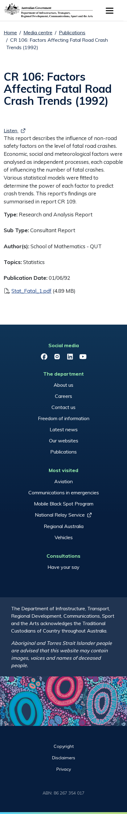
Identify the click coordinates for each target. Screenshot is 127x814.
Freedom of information (63, 418)
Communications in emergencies (63, 492)
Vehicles (64, 537)
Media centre (37, 32)
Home (10, 32)
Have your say (63, 567)
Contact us (63, 407)
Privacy (63, 769)
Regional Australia (64, 526)
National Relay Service (60, 515)
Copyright (64, 746)
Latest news (64, 429)
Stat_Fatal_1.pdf (31, 291)
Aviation (63, 481)
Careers (63, 396)
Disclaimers (63, 758)
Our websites (63, 440)
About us (63, 385)
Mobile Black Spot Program (63, 504)
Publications (72, 32)
